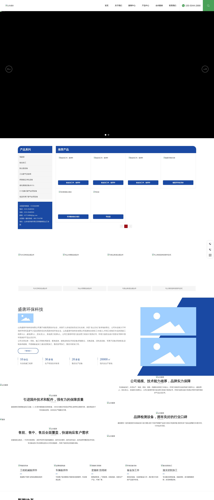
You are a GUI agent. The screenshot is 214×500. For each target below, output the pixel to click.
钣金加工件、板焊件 (73, 182)
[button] (105, 135)
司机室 (108, 217)
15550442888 (34, 206)
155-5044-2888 (193, 5)
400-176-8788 (38, 218)
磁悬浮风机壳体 (178, 182)
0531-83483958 (29, 209)
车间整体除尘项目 (73, 217)
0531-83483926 (29, 212)
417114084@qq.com (30, 215)
